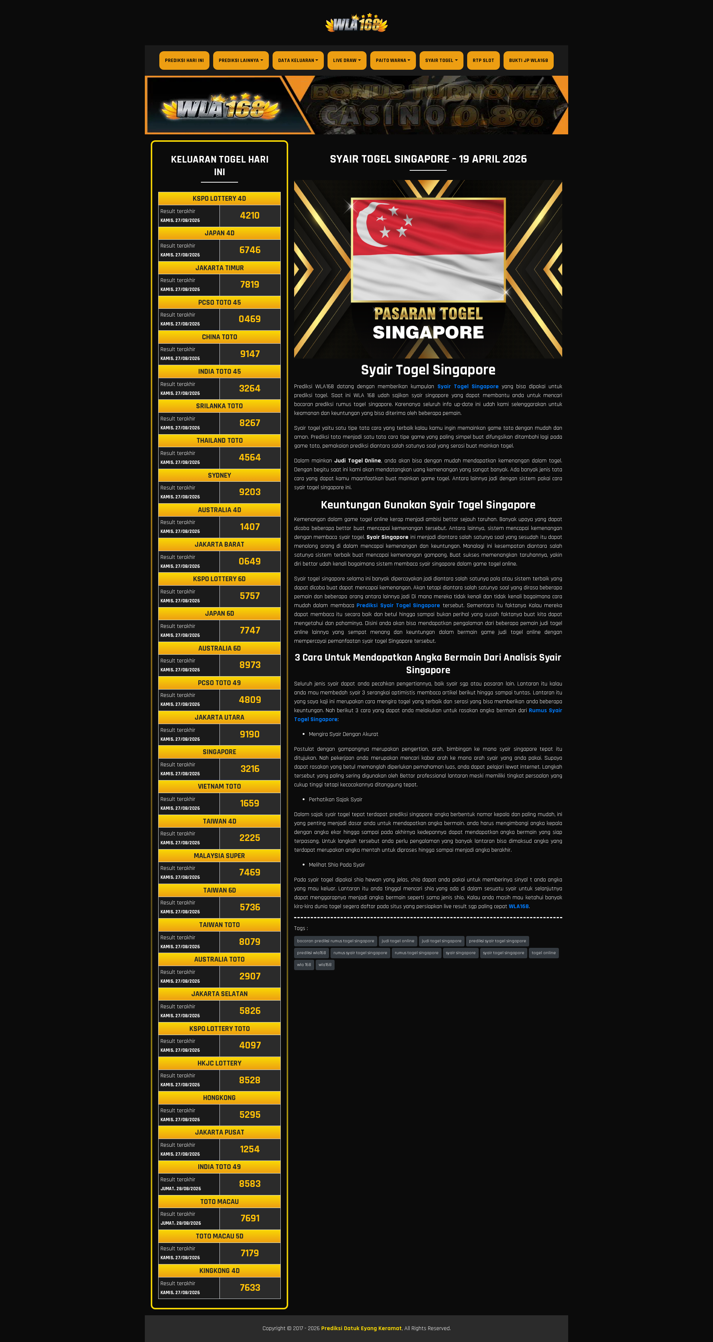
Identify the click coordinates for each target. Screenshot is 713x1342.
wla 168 (304, 965)
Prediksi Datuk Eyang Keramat (361, 1328)
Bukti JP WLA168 (528, 60)
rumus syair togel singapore (360, 953)
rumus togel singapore (417, 953)
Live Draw (344, 60)
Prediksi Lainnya (239, 60)
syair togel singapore (503, 953)
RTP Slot (483, 60)
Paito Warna (391, 60)
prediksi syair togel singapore (497, 941)
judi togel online (398, 941)
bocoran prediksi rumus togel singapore (335, 941)
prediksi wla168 (311, 953)
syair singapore (461, 953)
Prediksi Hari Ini (184, 60)
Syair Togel (439, 60)
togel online (544, 953)
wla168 (325, 965)
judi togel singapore (442, 941)
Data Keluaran (296, 60)
